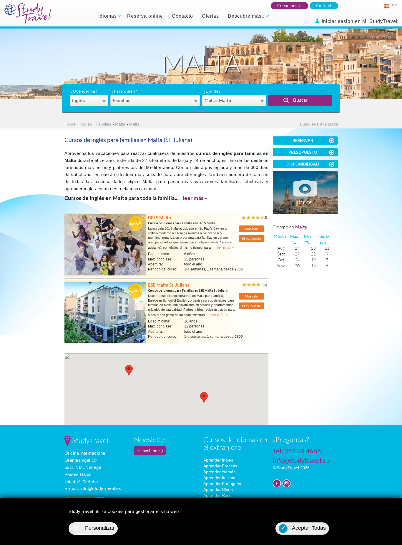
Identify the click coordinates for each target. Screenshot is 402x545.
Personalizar (94, 528)
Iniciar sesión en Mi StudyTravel (359, 21)
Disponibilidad (302, 163)
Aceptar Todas (303, 528)
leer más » (195, 198)
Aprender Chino (218, 489)
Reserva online (145, 16)
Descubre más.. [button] (247, 16)
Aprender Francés (220, 466)
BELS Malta (159, 217)
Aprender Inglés (218, 460)
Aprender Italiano (219, 477)
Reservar (303, 140)
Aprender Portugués (222, 483)
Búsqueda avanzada (319, 124)
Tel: (81, 481)
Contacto (182, 16)
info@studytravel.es (101, 488)
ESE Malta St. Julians (168, 284)
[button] (129, 370)
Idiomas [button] (108, 16)
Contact (324, 5)
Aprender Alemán (219, 471)
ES (394, 6)
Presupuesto (289, 5)
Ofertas (210, 16)
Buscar (300, 100)
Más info (251, 229)
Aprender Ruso (217, 495)
